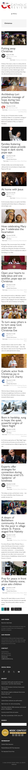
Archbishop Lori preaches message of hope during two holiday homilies (12, 98)
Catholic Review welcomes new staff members (11, 700)
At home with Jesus (12, 189)
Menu (14, 14)
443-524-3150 (4, 657)
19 (13, 609)
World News (24, 161)
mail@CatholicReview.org (7, 658)
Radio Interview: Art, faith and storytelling (10, 704)
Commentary (24, 60)
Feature (14, 110)
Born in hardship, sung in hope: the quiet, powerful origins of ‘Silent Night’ (13, 421)
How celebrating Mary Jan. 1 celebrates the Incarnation (13, 229)
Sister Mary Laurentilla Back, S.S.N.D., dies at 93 (11, 715)
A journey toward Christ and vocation (9, 712)
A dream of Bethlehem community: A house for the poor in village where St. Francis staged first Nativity (13, 524)
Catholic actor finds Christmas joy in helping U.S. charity (12, 373)
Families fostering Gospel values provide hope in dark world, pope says (13, 148)
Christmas (18, 60)
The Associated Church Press (7, 751)
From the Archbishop (21, 110)
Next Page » (18, 609)
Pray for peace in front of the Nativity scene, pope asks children (13, 581)
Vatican (18, 161)
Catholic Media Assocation (7, 744)
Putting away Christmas (8, 50)
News (25, 111)
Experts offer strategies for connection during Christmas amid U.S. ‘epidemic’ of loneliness (12, 473)
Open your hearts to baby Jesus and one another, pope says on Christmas (13, 277)
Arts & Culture (11, 434)
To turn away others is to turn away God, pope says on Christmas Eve (13, 326)
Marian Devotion (23, 240)
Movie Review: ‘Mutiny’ (6, 697)
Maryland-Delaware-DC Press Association (10, 748)
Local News (20, 111)
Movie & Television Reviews (20, 385)
